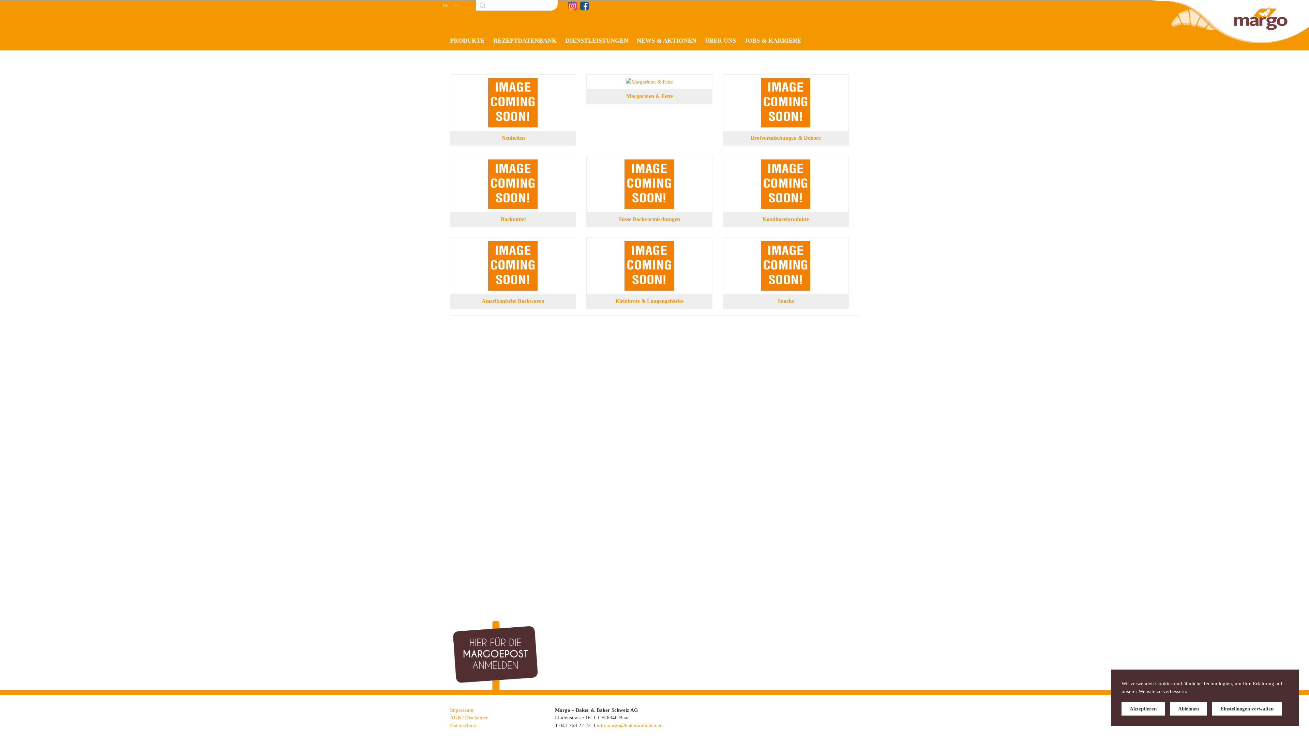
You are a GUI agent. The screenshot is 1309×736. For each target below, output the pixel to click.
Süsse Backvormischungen (649, 219)
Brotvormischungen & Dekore (786, 138)
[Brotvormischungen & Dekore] (786, 82)
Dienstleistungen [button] (596, 40)
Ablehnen (1188, 708)
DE (445, 5)
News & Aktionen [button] (666, 40)
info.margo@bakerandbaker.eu (630, 725)
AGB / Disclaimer (469, 717)
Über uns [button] (720, 40)
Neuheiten (513, 138)
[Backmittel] (513, 163)
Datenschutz (463, 725)
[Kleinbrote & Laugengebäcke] (649, 245)
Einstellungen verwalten (1247, 708)
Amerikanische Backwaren (513, 301)
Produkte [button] (467, 40)
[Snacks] (786, 245)
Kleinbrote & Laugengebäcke (649, 301)
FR (456, 5)
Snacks (786, 301)
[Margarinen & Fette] (649, 82)
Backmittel (513, 219)
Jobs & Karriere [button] (772, 40)
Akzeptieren (1143, 708)
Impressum (461, 710)
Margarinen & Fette (649, 96)
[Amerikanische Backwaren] (513, 245)
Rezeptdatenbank (525, 40)
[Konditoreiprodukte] (786, 163)
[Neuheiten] (513, 82)
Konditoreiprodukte (786, 219)
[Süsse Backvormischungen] (649, 163)
